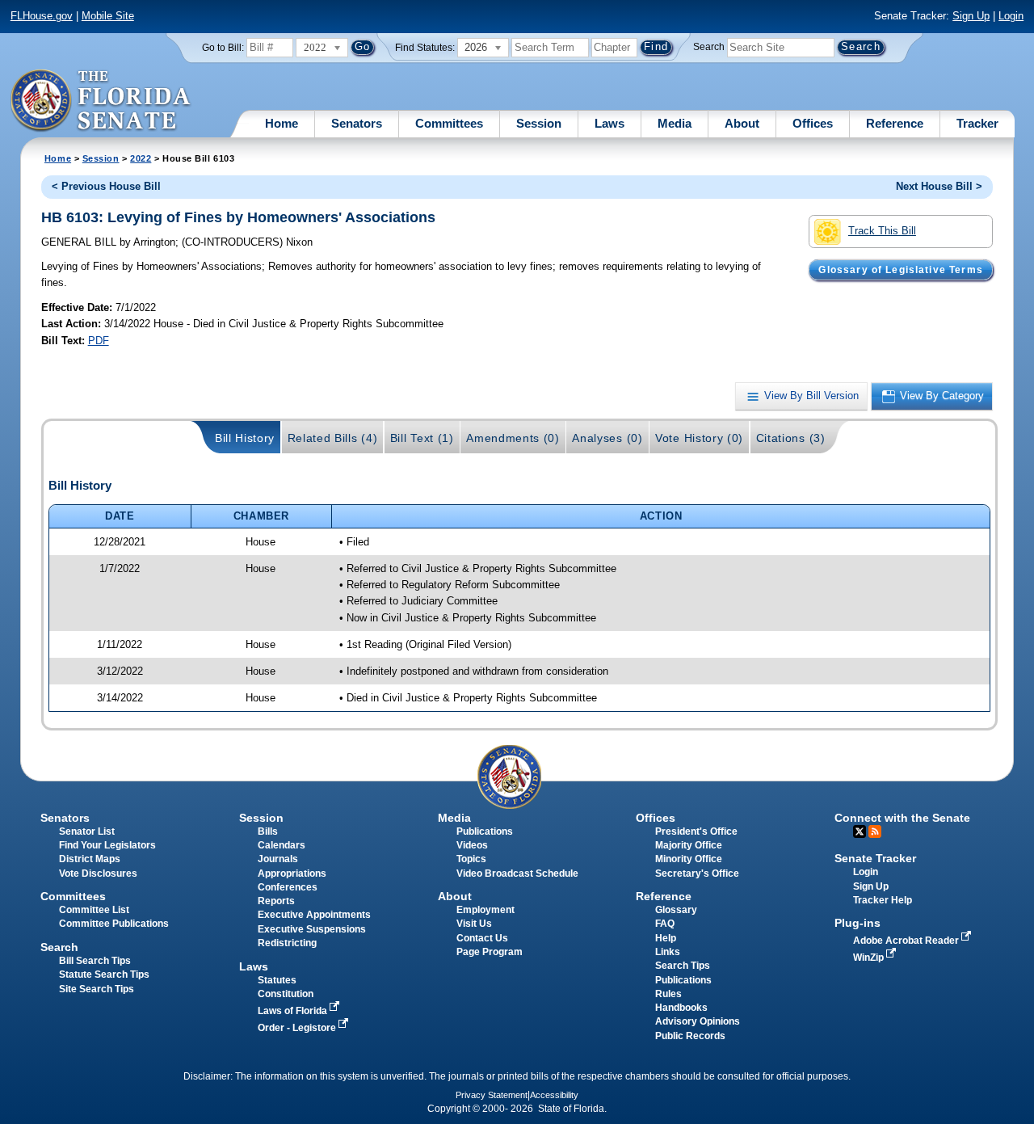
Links (667, 952)
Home (281, 123)
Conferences (287, 887)
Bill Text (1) (422, 437)
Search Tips (682, 965)
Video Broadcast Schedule (517, 873)
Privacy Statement (492, 1095)
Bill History (245, 437)
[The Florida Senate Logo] (101, 101)
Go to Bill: (223, 48)
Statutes (277, 980)
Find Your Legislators (107, 845)
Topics (471, 859)
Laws (609, 123)
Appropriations (292, 873)
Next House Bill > (939, 186)
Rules (668, 994)
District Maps (89, 859)
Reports (276, 901)
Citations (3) (791, 437)
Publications (484, 831)
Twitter (859, 831)
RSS (874, 831)
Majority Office (688, 845)
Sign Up (971, 16)
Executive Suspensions (312, 929)
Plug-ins (857, 922)
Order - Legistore (298, 1028)
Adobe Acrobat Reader (907, 940)
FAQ (665, 923)
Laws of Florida (294, 1011)
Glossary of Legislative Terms (900, 270)
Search (709, 47)
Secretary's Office (697, 873)
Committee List (94, 910)
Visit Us (474, 923)
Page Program (489, 952)
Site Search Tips (96, 989)
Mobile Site (108, 16)
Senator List (87, 831)
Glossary (676, 910)
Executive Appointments (314, 915)
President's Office (696, 831)
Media (674, 123)
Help (665, 938)
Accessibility (554, 1095)
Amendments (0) (513, 437)
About (742, 123)
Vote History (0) (699, 437)
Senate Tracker (875, 858)
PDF (98, 341)
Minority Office (688, 859)
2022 (140, 158)
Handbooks (681, 1007)
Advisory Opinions (697, 1021)
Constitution (285, 994)
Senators (356, 123)
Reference (894, 123)
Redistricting (287, 943)
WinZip (869, 957)
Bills (268, 831)
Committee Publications (114, 923)
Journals (278, 859)
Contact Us (482, 938)
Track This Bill (882, 231)
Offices (812, 123)
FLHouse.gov (42, 16)
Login (1010, 16)
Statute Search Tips (104, 974)
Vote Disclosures (98, 873)
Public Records (690, 1036)
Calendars (281, 845)
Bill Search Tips (95, 961)
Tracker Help (882, 900)
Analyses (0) (607, 437)
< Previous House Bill (106, 186)
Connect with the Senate (902, 817)
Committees (449, 123)
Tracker (977, 123)
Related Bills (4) (333, 437)
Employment (485, 910)
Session (538, 123)
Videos (472, 845)
